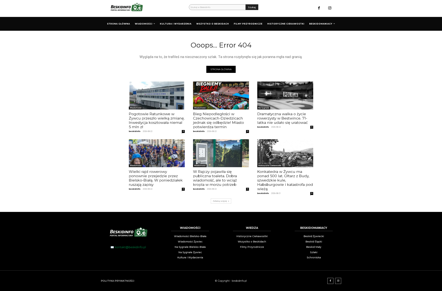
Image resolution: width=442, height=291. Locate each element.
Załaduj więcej (220, 201)
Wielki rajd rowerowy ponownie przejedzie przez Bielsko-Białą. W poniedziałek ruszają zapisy (156, 178)
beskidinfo (134, 131)
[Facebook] (319, 8)
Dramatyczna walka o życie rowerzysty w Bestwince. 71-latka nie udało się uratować (282, 118)
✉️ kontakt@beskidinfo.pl (128, 247)
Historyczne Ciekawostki (269, 165)
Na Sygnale (263, 108)
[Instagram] (329, 8)
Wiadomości (135, 108)
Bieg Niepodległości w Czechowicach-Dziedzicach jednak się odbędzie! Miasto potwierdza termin (218, 120)
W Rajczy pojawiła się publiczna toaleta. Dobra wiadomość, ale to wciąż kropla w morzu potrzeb (215, 178)
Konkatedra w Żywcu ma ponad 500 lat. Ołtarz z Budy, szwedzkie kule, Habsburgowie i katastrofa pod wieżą (285, 180)
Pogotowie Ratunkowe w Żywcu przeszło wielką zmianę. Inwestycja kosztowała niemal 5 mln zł (157, 120)
